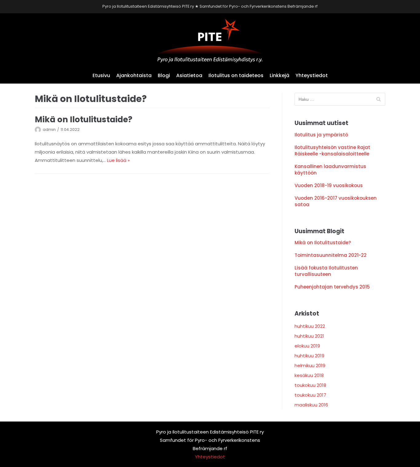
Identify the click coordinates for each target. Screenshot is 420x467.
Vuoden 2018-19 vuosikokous (329, 185)
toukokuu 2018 (310, 385)
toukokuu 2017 (310, 395)
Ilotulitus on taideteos (235, 75)
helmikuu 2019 (310, 365)
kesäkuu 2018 (309, 375)
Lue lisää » (118, 160)
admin (49, 129)
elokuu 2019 (307, 346)
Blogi (164, 75)
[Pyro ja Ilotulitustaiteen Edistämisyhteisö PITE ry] (210, 40)
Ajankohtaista (134, 75)
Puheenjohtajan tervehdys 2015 (332, 287)
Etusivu (101, 75)
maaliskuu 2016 (311, 405)
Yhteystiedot (311, 75)
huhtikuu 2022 (310, 326)
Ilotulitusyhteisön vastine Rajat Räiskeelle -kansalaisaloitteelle (332, 150)
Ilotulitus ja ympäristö (321, 134)
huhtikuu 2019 (309, 355)
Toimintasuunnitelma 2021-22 (331, 255)
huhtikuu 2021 (309, 336)
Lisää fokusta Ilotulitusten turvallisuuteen (326, 271)
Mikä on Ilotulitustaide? (83, 119)
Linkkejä (279, 75)
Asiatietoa (189, 75)
